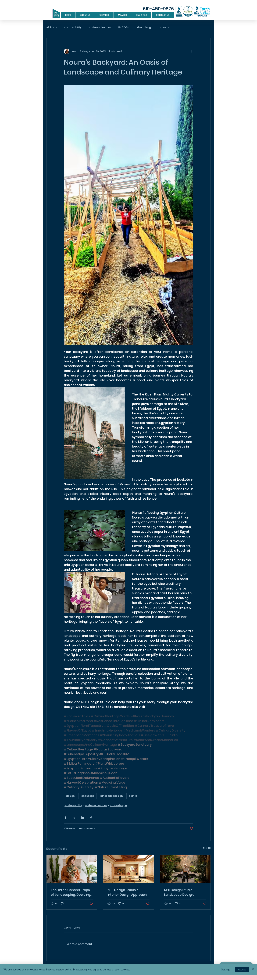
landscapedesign (111, 796)
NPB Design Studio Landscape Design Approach (178, 892)
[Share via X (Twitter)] (74, 817)
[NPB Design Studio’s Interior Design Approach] (128, 869)
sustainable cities (99, 27)
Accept (242, 969)
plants (133, 796)
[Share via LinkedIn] (82, 817)
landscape (87, 796)
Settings (225, 969)
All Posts (51, 27)
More (162, 27)
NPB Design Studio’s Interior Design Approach (127, 892)
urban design (144, 27)
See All (206, 848)
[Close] (253, 969)
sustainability (72, 27)
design (70, 796)
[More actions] (191, 51)
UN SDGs (123, 27)
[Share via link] (91, 817)
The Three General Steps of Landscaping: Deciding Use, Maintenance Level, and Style (70, 892)
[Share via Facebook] (65, 817)
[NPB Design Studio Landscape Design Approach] (185, 869)
